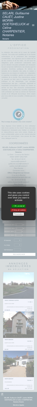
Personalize (18, 214)
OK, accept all (19, 206)
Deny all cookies (19, 210)
